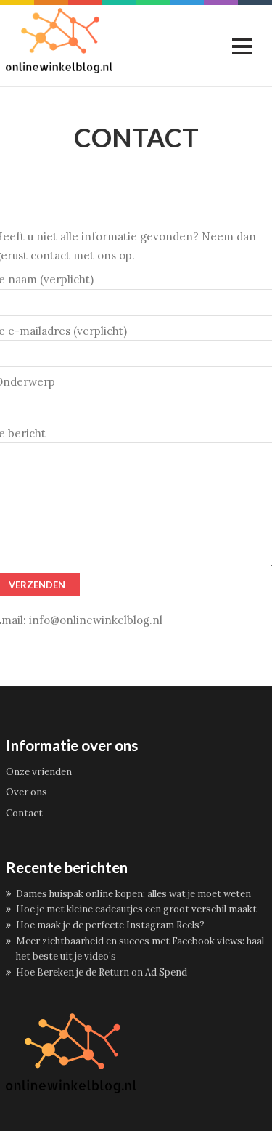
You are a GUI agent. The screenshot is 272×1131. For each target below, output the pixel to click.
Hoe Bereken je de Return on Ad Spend (101, 972)
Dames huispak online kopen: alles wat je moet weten (133, 894)
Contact (24, 813)
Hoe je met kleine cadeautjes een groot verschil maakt (136, 909)
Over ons (26, 792)
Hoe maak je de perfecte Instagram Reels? (110, 925)
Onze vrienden (39, 772)
